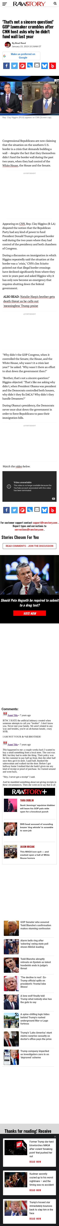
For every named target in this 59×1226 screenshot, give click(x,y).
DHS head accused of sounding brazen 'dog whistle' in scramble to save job (36, 827)
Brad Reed (20, 43)
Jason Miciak (27, 846)
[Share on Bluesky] (44, 66)
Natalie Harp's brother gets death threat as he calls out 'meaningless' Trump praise (29, 301)
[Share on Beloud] (52, 66)
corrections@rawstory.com (29, 529)
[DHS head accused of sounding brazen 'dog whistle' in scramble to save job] (10, 829)
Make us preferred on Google (23, 56)
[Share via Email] (37, 65)
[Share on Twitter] (14, 66)
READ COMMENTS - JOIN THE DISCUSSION (29, 546)
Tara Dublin (27, 800)
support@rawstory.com (45, 522)
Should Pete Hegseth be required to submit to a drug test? (30, 602)
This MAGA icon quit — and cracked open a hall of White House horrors (35, 854)
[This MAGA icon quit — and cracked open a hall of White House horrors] (10, 851)
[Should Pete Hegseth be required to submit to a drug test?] (29, 575)
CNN (22, 224)
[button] (55, 3)
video (18, 466)
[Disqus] (29, 665)
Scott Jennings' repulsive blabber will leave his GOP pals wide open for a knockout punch (37, 808)
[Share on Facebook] (6, 66)
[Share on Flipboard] (22, 66)
